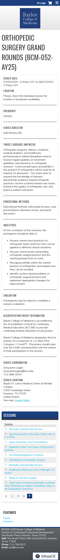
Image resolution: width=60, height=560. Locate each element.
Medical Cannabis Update (23, 477)
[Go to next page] (29, 496)
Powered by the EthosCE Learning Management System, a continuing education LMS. (45, 556)
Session (9, 424)
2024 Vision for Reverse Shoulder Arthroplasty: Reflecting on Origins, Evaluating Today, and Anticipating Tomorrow (30, 485)
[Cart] (50, 4)
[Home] (30, 17)
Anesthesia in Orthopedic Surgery (27, 460)
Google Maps (22, 400)
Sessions (8, 521)
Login (43, 3)
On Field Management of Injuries (26, 455)
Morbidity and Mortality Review (26, 429)
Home (6, 518)
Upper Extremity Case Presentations (28, 442)
